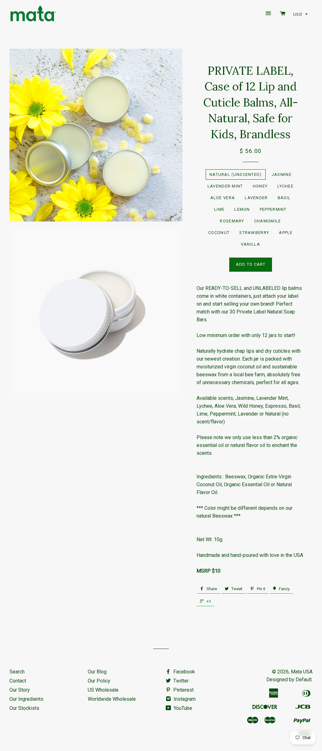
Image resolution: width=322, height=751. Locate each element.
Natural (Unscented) (235, 174)
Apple (286, 232)
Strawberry (254, 232)
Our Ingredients (26, 699)
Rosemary (232, 221)
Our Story (19, 690)
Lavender (256, 197)
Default (304, 680)
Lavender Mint (225, 186)
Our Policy (99, 681)
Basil (284, 197)
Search (17, 672)
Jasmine (281, 174)
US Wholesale (103, 690)
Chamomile (267, 221)
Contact (17, 681)
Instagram (185, 699)
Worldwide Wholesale (112, 699)
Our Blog (97, 672)
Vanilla (250, 244)
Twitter (181, 681)
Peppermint (273, 209)
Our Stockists (24, 708)
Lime (219, 209)
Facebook (184, 672)
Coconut (219, 232)
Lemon (242, 209)
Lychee (285, 186)
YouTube (183, 708)
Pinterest (183, 690)
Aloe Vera (222, 197)
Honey (260, 186)
